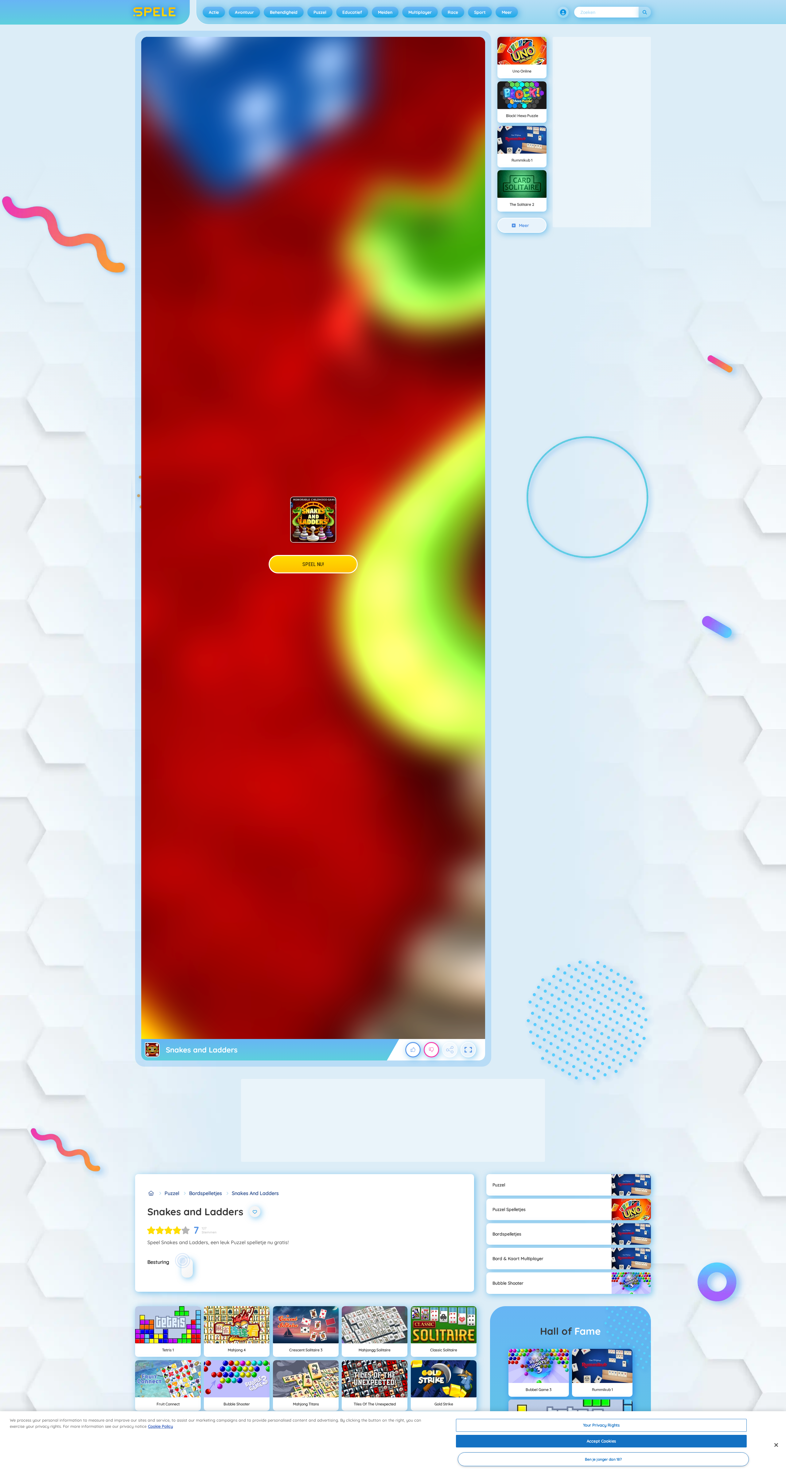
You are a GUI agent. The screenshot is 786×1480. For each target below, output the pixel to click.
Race (453, 12)
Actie (214, 12)
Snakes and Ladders (255, 1193)
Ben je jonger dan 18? (603, 1459)
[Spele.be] (151, 1193)
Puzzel (319, 12)
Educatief (352, 12)
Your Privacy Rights (601, 1425)
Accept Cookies (601, 1441)
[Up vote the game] (413, 1049)
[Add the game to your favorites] (254, 1211)
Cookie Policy (160, 1426)
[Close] (776, 1445)
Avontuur (244, 12)
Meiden (385, 12)
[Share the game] (449, 1049)
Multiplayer (420, 12)
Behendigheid (284, 12)
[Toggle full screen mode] (468, 1049)
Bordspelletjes (205, 1193)
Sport (480, 12)
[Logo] (154, 12)
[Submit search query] (645, 12)
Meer (507, 12)
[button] (563, 12)
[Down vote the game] (431, 1049)
